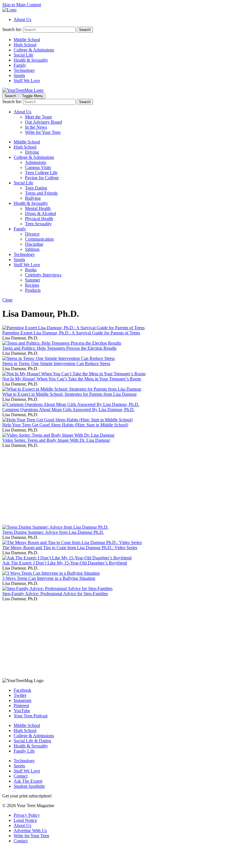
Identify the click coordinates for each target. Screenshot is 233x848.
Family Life (24, 751)
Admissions (35, 162)
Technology (24, 70)
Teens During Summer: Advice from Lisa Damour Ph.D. (53, 532)
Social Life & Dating (32, 740)
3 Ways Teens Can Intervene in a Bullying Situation (48, 578)
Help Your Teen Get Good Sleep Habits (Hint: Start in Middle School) (65, 424)
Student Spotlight (29, 786)
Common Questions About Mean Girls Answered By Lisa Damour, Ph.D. (68, 409)
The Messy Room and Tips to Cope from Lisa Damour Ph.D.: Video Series (69, 547)
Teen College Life (41, 172)
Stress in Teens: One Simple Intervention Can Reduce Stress (56, 363)
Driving (32, 152)
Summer (32, 280)
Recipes (32, 285)
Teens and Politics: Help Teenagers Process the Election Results (59, 348)
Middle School (27, 39)
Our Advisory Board (43, 122)
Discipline (34, 244)
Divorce (32, 234)
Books (31, 269)
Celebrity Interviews (43, 274)
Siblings (32, 249)
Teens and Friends (41, 193)
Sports (19, 75)
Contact (21, 776)
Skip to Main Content (21, 4)
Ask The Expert (28, 781)
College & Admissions (34, 49)
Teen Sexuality (38, 223)
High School (25, 44)
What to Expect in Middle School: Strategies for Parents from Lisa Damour (69, 394)
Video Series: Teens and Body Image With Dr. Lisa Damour (56, 440)
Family (20, 65)
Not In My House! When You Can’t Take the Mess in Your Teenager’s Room (71, 378)
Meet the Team (38, 116)
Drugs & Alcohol (40, 213)
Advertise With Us (30, 830)
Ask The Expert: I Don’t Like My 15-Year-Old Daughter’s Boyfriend (64, 563)
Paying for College (42, 177)
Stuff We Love (27, 80)
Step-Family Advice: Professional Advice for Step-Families (55, 593)
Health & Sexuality (31, 60)
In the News (36, 127)
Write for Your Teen (43, 132)
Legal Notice (25, 820)
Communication (39, 239)
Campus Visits (38, 167)
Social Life (23, 55)
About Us (22, 19)
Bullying (33, 198)
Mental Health (38, 208)
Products (33, 290)
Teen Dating (36, 188)
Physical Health (39, 218)
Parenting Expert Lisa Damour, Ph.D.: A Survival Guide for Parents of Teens (71, 332)
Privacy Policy (27, 815)
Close (7, 299)
